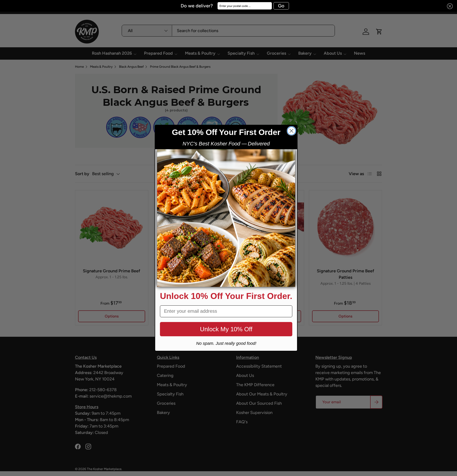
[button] (448, 6)
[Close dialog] (291, 131)
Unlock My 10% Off (226, 329)
